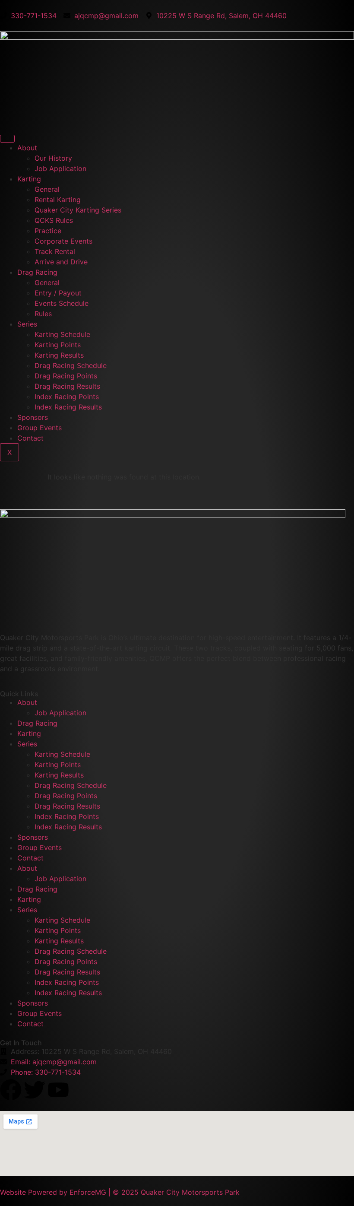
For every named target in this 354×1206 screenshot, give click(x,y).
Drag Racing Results (67, 386)
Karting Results (59, 355)
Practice (48, 230)
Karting (29, 179)
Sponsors (32, 417)
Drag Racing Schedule (71, 365)
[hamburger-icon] (7, 139)
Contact (30, 438)
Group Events (39, 427)
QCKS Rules (54, 220)
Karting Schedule (62, 334)
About (27, 147)
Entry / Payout (58, 293)
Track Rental (55, 251)
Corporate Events (63, 241)
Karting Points (58, 344)
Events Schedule (61, 303)
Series (27, 324)
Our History (53, 158)
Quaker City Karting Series (78, 210)
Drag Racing (37, 272)
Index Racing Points (67, 396)
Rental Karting (58, 199)
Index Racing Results (68, 407)
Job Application (60, 168)
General (47, 189)
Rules (43, 313)
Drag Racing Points (66, 375)
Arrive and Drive (61, 261)
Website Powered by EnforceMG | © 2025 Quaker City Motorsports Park (120, 1192)
